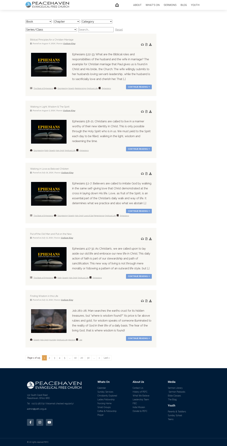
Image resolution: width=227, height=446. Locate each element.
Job (80, 340)
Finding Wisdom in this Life (44, 296)
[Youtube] (49, 422)
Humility (52, 340)
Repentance (99, 216)
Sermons (170, 4)
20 (81, 358)
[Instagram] (39, 422)
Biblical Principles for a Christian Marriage (51, 39)
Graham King (69, 43)
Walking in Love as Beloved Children (49, 168)
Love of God (89, 216)
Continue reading (138, 87)
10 (75, 358)
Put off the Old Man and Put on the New (51, 234)
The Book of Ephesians (43, 88)
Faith (46, 150)
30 (88, 358)
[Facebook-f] (30, 422)
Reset (119, 29)
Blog (184, 4)
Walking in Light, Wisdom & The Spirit (49, 106)
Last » (107, 358)
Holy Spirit (60, 150)
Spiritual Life (92, 88)
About (137, 4)
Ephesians (106, 88)
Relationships (80, 88)
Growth (71, 88)
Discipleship (62, 88)
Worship (71, 340)
